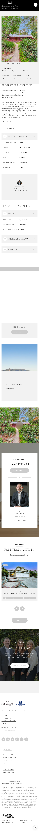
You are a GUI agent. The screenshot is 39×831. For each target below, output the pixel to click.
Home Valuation (9, 757)
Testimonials (8, 776)
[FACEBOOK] (3, 739)
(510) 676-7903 (6, 719)
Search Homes (8, 760)
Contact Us (7, 763)
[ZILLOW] (26, 739)
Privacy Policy (24, 822)
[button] (19, 665)
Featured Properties (7, 750)
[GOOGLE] (21, 739)
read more (10, 388)
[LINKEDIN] (12, 739)
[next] (22, 608)
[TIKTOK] (17, 739)
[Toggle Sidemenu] (35, 5)
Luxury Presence (7, 822)
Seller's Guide (8, 770)
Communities (8, 754)
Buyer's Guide (8, 773)
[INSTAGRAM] (8, 739)
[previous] (16, 608)
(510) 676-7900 (21, 188)
